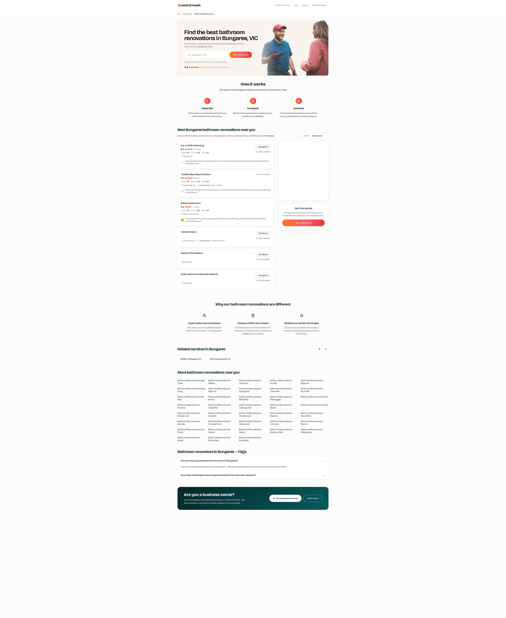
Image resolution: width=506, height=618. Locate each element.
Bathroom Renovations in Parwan (219, 430)
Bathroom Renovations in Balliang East (312, 430)
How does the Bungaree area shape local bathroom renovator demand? (218, 475)
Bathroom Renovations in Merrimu (312, 422)
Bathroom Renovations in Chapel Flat (219, 406)
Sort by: (306, 136)
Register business (319, 5)
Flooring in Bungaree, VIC (220, 359)
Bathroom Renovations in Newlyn (281, 406)
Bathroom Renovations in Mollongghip (281, 398)
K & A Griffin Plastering (192, 145)
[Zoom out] (325, 148)
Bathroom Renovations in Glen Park (190, 398)
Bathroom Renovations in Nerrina (219, 398)
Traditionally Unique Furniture (196, 174)
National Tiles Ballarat (192, 253)
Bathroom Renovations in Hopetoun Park (281, 430)
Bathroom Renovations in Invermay (188, 406)
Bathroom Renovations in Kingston (281, 414)
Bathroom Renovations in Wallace (219, 381)
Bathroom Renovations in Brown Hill (312, 389)
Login (296, 5)
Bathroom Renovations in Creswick (219, 414)
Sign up (305, 5)
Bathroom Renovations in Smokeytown (250, 414)
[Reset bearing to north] (325, 152)
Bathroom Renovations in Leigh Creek (191, 381)
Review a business (283, 5)
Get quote (263, 147)
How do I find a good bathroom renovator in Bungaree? (209, 460)
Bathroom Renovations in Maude (250, 430)
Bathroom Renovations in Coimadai (281, 422)
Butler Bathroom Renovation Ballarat (199, 274)
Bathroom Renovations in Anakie (188, 438)
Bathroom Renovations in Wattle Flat (250, 398)
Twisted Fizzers (188, 232)
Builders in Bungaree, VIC (191, 359)
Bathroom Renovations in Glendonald (250, 422)
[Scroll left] (319, 349)
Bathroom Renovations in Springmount (188, 414)
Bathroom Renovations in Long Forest (191, 430)
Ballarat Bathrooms (191, 203)
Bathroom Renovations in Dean (314, 396)
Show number (264, 152)
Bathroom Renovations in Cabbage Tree (250, 406)
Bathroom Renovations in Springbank (250, 389)
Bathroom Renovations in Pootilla (281, 381)
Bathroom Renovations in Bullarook (312, 381)
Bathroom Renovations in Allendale (188, 422)
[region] (304, 171)
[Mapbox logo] (285, 197)
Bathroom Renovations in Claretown (250, 381)
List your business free (287, 498)
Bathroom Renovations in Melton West (219, 438)
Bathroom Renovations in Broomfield (312, 414)
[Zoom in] (325, 144)
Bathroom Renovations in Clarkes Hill (281, 389)
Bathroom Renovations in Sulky (314, 405)
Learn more (312, 498)
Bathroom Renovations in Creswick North (219, 422)
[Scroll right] (326, 349)
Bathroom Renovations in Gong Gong (191, 389)
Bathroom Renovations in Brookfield (250, 438)
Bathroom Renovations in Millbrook (219, 389)
